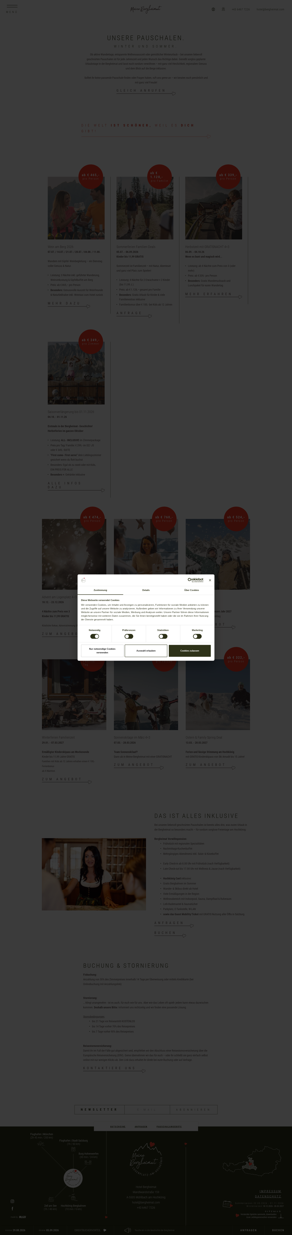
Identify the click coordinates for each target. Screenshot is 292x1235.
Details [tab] (146, 590)
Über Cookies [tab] (191, 590)
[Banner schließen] (210, 580)
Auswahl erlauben (146, 651)
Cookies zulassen (189, 651)
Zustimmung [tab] (100, 590)
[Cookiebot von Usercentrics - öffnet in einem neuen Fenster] (190, 580)
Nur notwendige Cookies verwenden (102, 651)
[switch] (129, 636)
